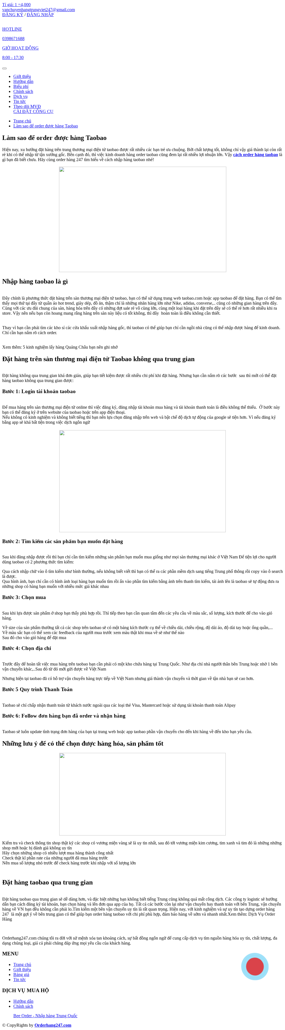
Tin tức (19, 101)
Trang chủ (22, 121)
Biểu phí (20, 86)
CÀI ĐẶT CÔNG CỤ (33, 111)
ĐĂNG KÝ (12, 14)
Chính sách (23, 91)
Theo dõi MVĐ (27, 106)
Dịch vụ (20, 96)
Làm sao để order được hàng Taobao (45, 126)
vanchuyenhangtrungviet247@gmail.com (38, 9)
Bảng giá (21, 974)
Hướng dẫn (23, 81)
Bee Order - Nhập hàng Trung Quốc (45, 1015)
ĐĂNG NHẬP (40, 14)
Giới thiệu (22, 76)
